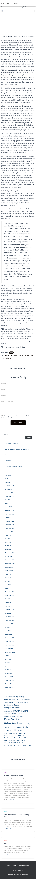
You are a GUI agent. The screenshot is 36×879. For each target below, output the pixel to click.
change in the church (12, 708)
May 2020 (8, 585)
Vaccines (25, 745)
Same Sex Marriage (9, 740)
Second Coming (20, 740)
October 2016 (9, 623)
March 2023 (8, 507)
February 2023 (9, 510)
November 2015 (9, 645)
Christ (7, 355)
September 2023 (10, 496)
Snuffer (32, 355)
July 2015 (8, 659)
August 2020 (8, 574)
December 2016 (9, 616)
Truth (20, 745)
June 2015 (8, 662)
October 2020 (9, 567)
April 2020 (8, 588)
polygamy (24, 735)
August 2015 (8, 655)
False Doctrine (11, 719)
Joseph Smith (10, 730)
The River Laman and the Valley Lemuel (17, 449)
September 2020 (10, 570)
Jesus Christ (22, 727)
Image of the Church (10, 727)
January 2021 (9, 556)
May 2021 (8, 542)
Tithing (23, 742)
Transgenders (8, 745)
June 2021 (8, 539)
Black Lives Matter (25, 699)
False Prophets (13, 723)
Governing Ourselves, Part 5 (13, 466)
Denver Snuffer (9, 716)
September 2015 (10, 652)
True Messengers (7, 358)
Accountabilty (11, 696)
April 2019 (8, 602)
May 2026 (8, 475)
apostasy (20, 696)
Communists (13, 355)
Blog (8, 866)
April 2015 (8, 670)
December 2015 (9, 641)
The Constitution (10, 743)
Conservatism (8, 713)
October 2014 (9, 684)
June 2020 (8, 581)
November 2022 (9, 514)
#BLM (5, 696)
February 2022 (9, 521)
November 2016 (9, 620)
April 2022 (8, 517)
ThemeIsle (25, 874)
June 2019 (8, 599)
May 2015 (8, 666)
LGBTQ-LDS (9, 733)
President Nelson (8, 738)
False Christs (19, 716)
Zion (29, 745)
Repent (16, 738)
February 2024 (9, 485)
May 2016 (8, 631)
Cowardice (8, 460)
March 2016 (8, 634)
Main (11, 352)
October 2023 (9, 492)
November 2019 (9, 595)
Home (14, 866)
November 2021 (9, 528)
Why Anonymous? (18, 870)
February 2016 (9, 638)
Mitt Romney (19, 733)
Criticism (20, 713)
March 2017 (8, 606)
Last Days (20, 730)
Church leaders (20, 711)
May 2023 (8, 503)
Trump (16, 745)
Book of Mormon (8, 702)
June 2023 (8, 500)
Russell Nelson (23, 738)
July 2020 (8, 577)
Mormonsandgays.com (10, 735)
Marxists (26, 355)
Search (6, 434)
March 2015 (8, 673)
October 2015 (9, 648)
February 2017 (9, 609)
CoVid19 (14, 713)
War (6, 455)
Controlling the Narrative (12, 443)
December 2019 (9, 592)
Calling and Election (12, 705)
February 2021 (9, 553)
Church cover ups (8, 711)
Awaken (7, 699)
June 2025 (8, 478)
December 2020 (9, 560)
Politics (19, 735)
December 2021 (9, 524)
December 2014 (9, 680)
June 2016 (8, 627)
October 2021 (9, 531)
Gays (29, 724)
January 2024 (9, 489)
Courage (20, 355)
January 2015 (9, 677)
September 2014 (10, 687)
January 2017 (9, 613)
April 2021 (8, 546)
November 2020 (9, 563)
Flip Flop (25, 724)
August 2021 (8, 535)
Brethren (26, 702)
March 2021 (8, 549)
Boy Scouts (18, 702)
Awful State (15, 699)
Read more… (12, 799)
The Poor (19, 742)
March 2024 (8, 482)
